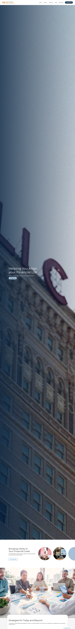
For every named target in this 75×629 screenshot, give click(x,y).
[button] (40, 2)
